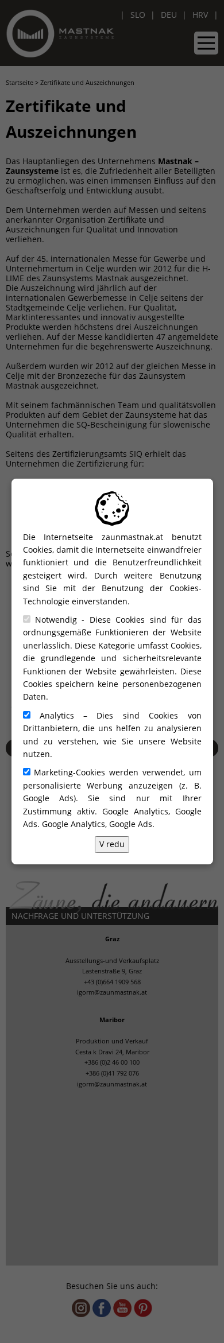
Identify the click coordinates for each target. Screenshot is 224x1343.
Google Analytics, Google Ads (97, 823)
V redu (112, 844)
